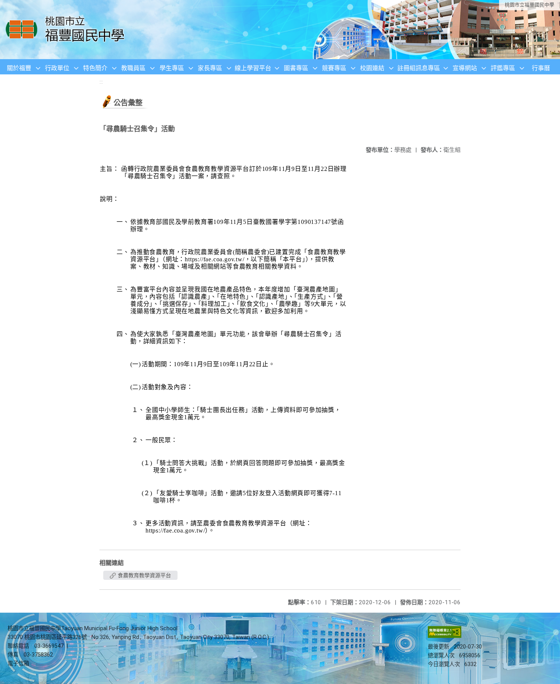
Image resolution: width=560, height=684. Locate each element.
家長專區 (210, 68)
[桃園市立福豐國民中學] (67, 29)
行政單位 (57, 68)
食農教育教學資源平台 (144, 575)
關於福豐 (19, 68)
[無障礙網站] (444, 636)
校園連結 (372, 68)
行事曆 (541, 68)
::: (101, 82)
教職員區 (133, 68)
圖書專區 (296, 68)
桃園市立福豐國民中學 (529, 5)
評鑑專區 (503, 68)
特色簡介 (95, 68)
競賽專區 (334, 68)
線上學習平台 (253, 68)
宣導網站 (465, 68)
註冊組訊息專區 (418, 68)
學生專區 (172, 68)
